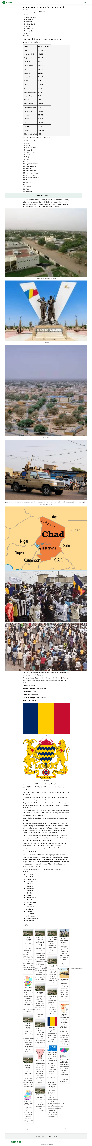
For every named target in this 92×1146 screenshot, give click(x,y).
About (43, 1136)
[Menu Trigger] (85, 2)
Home (38, 1136)
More (55, 1136)
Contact (49, 1136)
